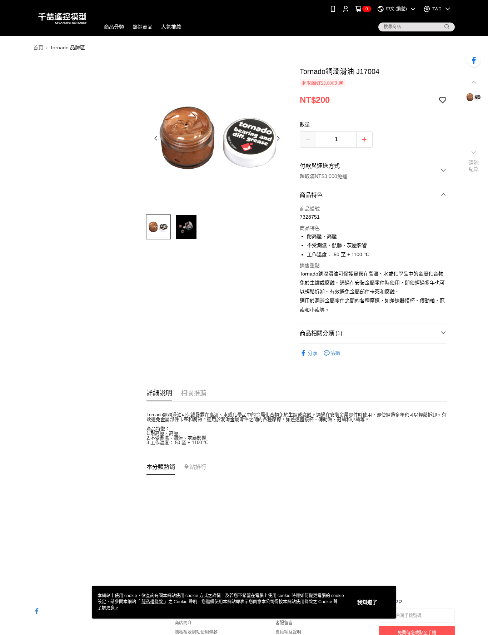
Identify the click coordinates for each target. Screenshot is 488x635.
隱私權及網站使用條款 (196, 632)
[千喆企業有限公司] (62, 18)
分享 (313, 353)
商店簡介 (183, 622)
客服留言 (284, 622)
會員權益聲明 (288, 632)
